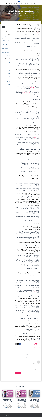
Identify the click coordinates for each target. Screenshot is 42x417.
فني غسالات (32, 87)
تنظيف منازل (22, 3)
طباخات (9, 73)
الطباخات (35, 291)
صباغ (14, 3)
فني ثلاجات (24, 144)
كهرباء (9, 82)
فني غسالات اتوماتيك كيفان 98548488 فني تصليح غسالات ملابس (34, 400)
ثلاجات (11, 3)
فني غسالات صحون (38, 347)
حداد (9, 68)
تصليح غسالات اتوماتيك (26, 92)
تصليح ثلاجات (36, 344)
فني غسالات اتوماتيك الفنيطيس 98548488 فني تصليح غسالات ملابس (8, 400)
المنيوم (9, 60)
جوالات (16, 3)
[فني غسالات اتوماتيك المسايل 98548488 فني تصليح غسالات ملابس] (21, 393)
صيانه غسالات (36, 137)
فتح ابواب (9, 76)
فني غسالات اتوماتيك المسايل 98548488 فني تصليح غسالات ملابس (21, 400)
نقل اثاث (31, 3)
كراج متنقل (28, 3)
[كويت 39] (21, 1)
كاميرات (9, 3)
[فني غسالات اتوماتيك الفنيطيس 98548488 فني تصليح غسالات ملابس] (7, 393)
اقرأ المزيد (32, 407)
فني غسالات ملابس (33, 347)
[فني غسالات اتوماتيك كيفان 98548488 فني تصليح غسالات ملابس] (34, 393)
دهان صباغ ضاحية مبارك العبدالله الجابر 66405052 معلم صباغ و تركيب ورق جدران (6, 53)
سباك (25, 3)
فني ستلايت (35, 3)
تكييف (19, 3)
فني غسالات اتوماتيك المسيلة (35, 32)
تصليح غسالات (25, 94)
